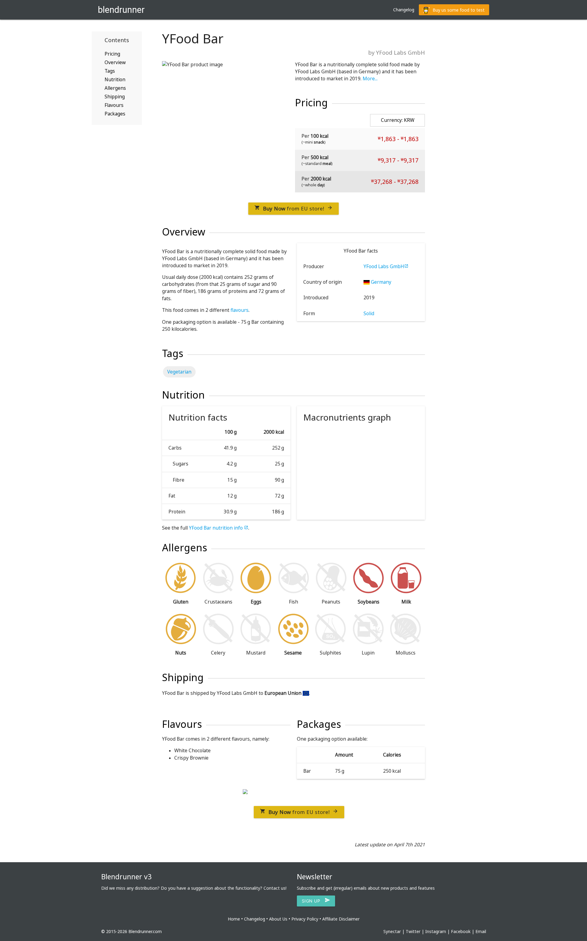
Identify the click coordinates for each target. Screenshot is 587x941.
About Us (278, 919)
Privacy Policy (304, 919)
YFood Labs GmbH (386, 266)
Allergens (115, 88)
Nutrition (115, 79)
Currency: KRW (397, 120)
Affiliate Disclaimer (341, 919)
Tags (110, 71)
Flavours (114, 105)
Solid (369, 313)
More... (370, 78)
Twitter (413, 931)
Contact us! (275, 888)
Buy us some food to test (458, 10)
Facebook (461, 931)
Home (234, 919)
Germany (380, 282)
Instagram (435, 931)
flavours (240, 310)
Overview (115, 62)
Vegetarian (179, 372)
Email (480, 931)
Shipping (115, 96)
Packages (115, 114)
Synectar (392, 931)
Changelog (403, 10)
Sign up (316, 901)
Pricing (112, 54)
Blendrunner (121, 10)
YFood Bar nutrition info (218, 528)
